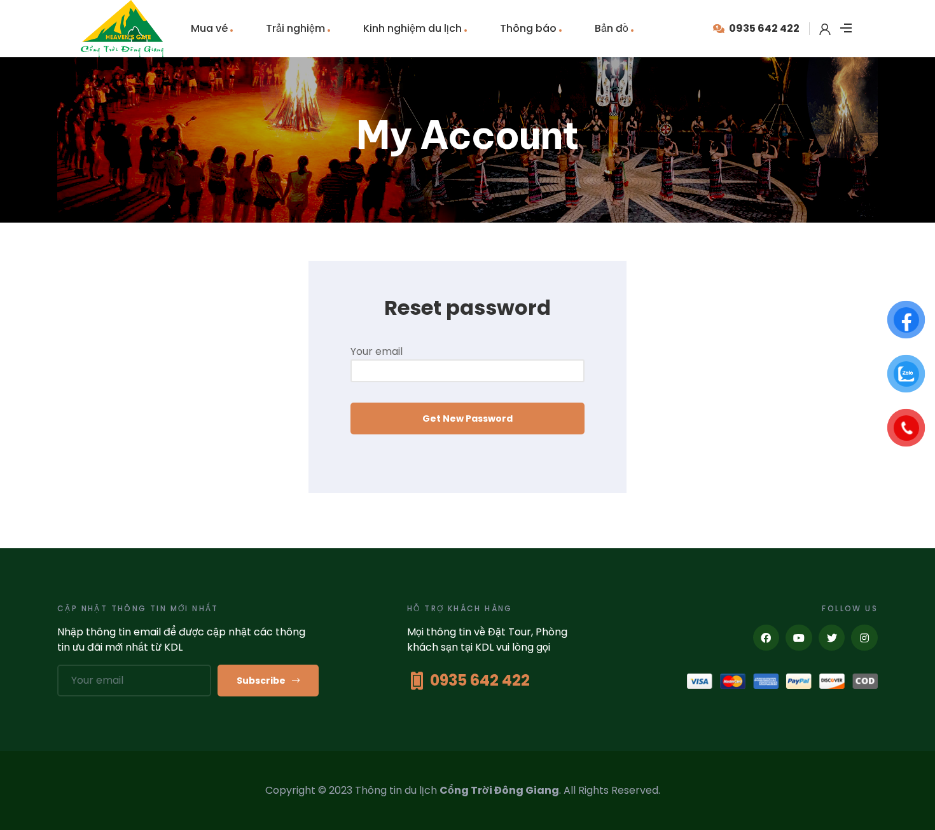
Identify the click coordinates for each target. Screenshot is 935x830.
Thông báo (528, 28)
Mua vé (209, 28)
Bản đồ (611, 28)
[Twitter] (832, 638)
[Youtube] (799, 638)
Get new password (467, 418)
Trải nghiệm (295, 28)
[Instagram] (864, 638)
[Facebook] (766, 638)
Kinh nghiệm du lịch (412, 28)
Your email (376, 351)
